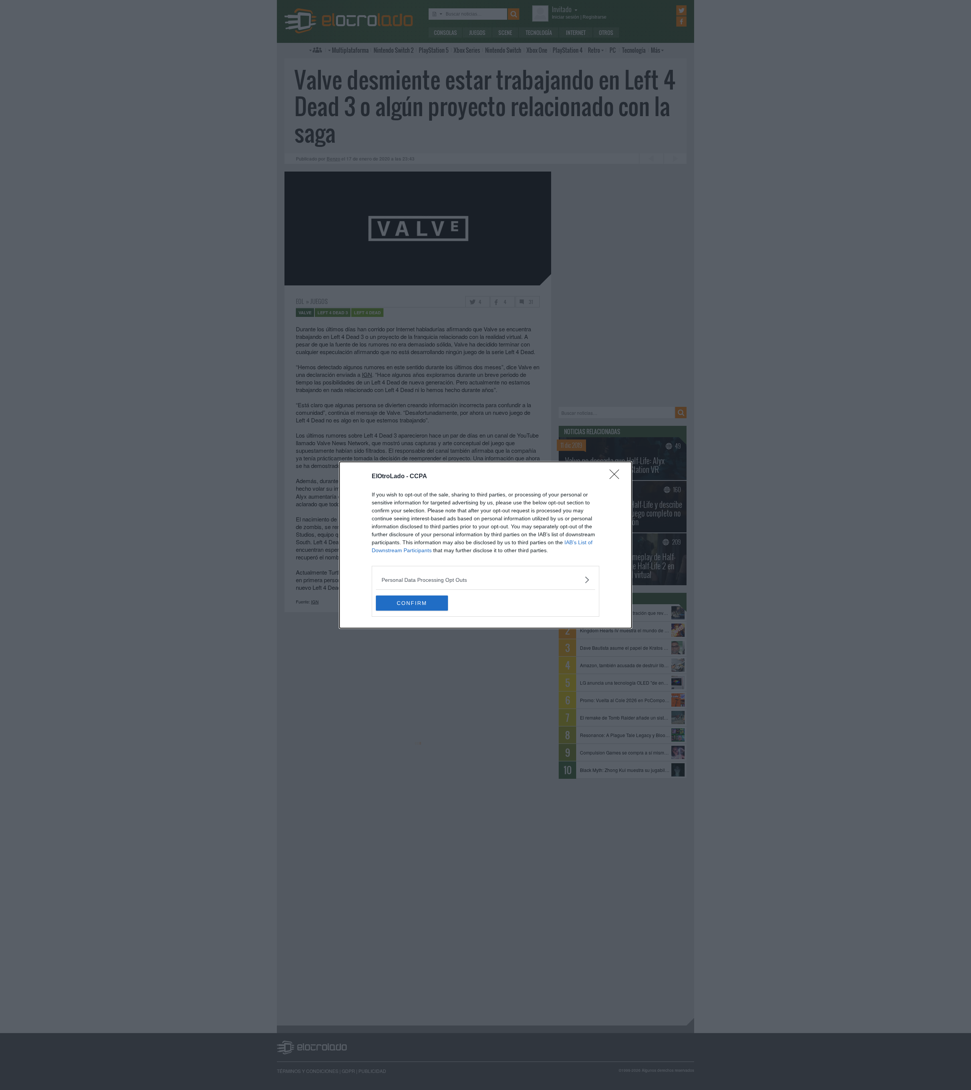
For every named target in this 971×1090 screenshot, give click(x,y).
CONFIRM (412, 603)
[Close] (617, 476)
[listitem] (485, 580)
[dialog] (485, 545)
